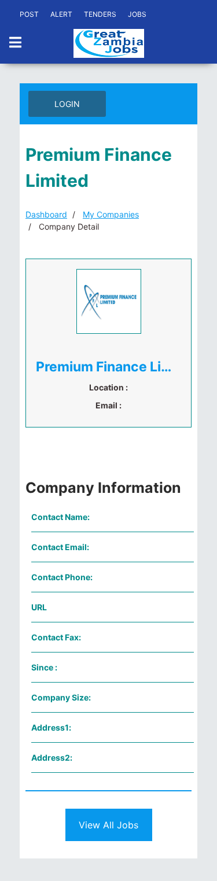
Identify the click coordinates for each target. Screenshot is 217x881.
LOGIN (67, 104)
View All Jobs (108, 825)
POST (29, 14)
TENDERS (100, 14)
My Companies (111, 214)
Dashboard (46, 214)
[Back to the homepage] (108, 43)
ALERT (61, 14)
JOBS (137, 14)
